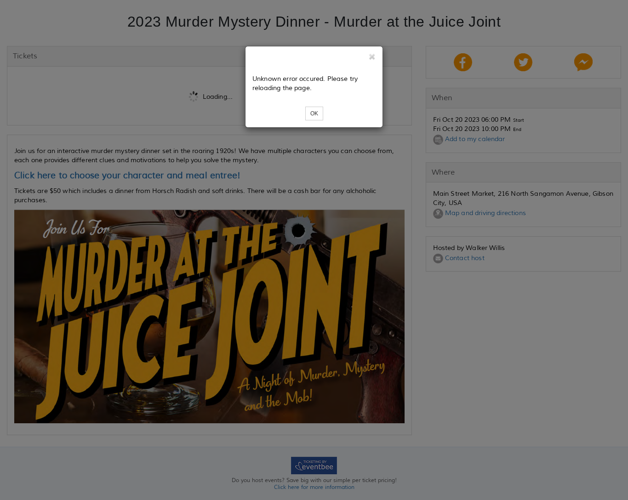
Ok (314, 113)
